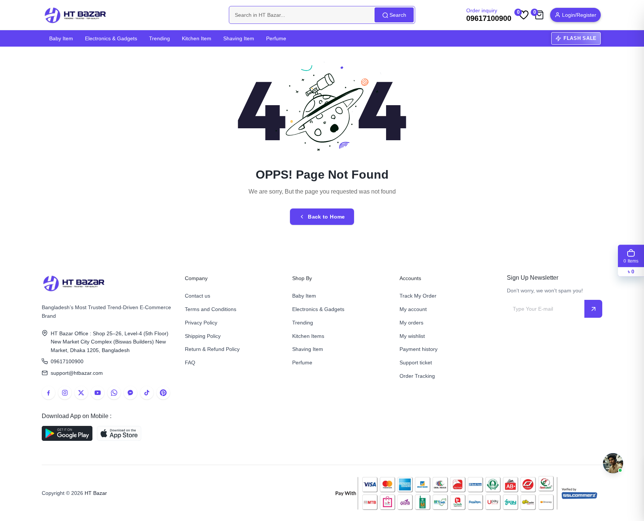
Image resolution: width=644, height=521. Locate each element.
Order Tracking (417, 376)
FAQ (190, 362)
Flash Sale (580, 38)
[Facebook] (48, 392)
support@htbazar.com (77, 373)
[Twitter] (81, 392)
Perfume (276, 38)
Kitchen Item (196, 38)
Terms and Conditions (210, 309)
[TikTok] (147, 392)
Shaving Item (238, 38)
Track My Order (418, 296)
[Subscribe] (593, 309)
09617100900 (67, 361)
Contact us (197, 296)
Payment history (419, 349)
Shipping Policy (203, 336)
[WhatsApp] (114, 392)
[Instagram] (65, 392)
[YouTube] (97, 392)
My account (413, 309)
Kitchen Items (308, 336)
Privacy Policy (201, 323)
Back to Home (326, 217)
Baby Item (61, 38)
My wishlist (412, 336)
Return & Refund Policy (212, 349)
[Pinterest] (163, 392)
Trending (159, 38)
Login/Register (579, 15)
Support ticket (416, 362)
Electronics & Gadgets (111, 38)
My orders (411, 323)
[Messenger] (130, 392)
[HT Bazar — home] (75, 15)
